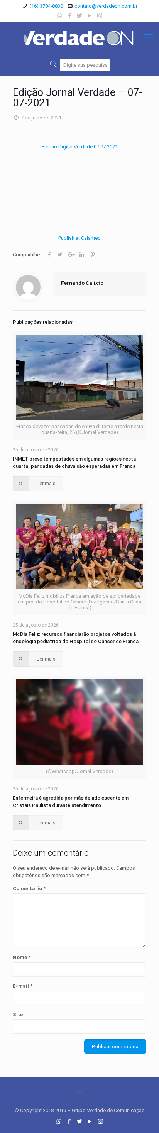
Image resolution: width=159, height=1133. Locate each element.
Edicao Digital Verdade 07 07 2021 (80, 147)
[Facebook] (70, 15)
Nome (21, 957)
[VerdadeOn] (79, 37)
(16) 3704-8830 (46, 6)
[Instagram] (100, 15)
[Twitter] (80, 15)
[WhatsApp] (60, 15)
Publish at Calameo (79, 238)
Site (18, 1014)
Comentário (29, 888)
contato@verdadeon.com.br (105, 6)
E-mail (22, 986)
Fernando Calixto (82, 283)
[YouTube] (90, 15)
